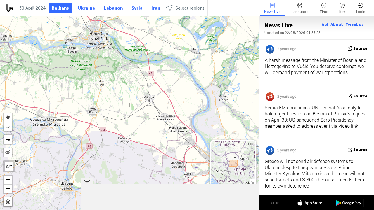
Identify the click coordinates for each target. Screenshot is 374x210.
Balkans (60, 8)
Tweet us (354, 24)
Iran (155, 8)
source (360, 48)
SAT (9, 166)
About (336, 24)
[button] (8, 180)
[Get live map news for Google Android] (348, 204)
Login (360, 12)
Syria (137, 8)
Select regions (190, 8)
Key (342, 12)
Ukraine (86, 8)
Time (323, 12)
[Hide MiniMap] (252, 182)
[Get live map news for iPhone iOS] (310, 204)
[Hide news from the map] (8, 152)
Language (300, 12)
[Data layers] (8, 201)
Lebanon (113, 8)
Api (325, 24)
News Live (272, 12)
